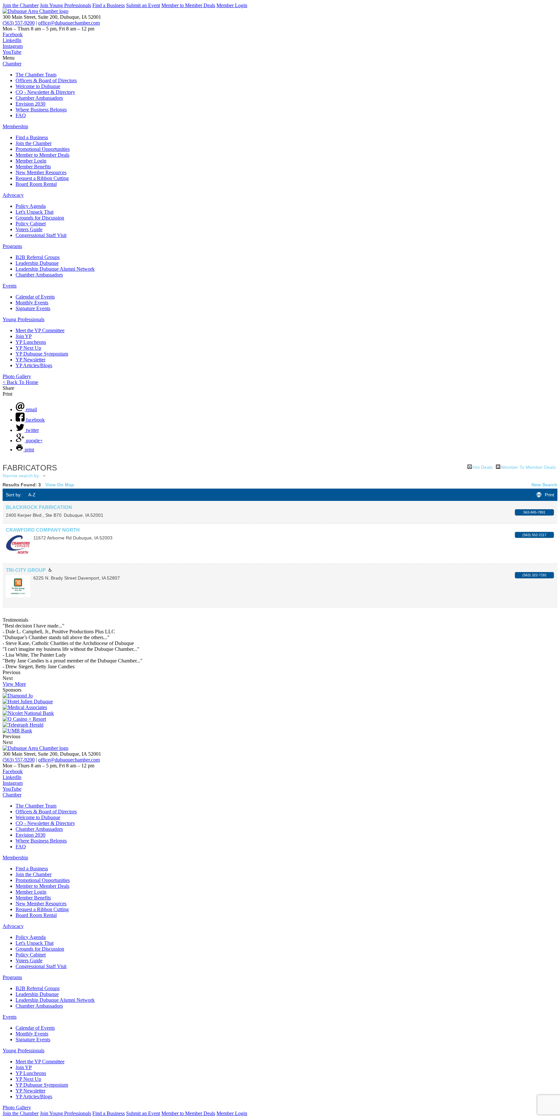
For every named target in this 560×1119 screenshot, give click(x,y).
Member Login (231, 5)
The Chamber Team (36, 74)
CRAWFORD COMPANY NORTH (43, 530)
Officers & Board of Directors (46, 80)
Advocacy (13, 195)
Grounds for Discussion (40, 217)
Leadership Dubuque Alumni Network (55, 269)
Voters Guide (29, 229)
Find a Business (108, 5)
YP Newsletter (30, 359)
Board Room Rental (36, 184)
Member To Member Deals (528, 467)
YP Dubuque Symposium (42, 353)
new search (544, 484)
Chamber (12, 63)
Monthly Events (32, 302)
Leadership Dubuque (37, 263)
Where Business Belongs (41, 109)
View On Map (59, 484)
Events (10, 285)
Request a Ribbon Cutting (42, 178)
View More (14, 684)
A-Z (32, 494)
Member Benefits (33, 166)
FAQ (21, 115)
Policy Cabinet (31, 223)
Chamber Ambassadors (39, 98)
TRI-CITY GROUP (26, 570)
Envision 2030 (30, 104)
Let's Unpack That (34, 212)
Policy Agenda (31, 206)
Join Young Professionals (65, 5)
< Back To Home (20, 382)
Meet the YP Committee (40, 330)
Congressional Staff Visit (41, 235)
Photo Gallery (17, 376)
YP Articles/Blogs (34, 365)
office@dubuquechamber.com (69, 23)
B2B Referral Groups (38, 257)
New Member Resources (41, 172)
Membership (15, 126)
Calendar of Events (35, 297)
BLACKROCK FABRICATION (39, 507)
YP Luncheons (31, 342)
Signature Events (33, 308)
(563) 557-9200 (19, 23)
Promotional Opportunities (43, 149)
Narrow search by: (21, 475)
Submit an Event (143, 5)
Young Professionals (23, 319)
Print (549, 494)
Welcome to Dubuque (38, 86)
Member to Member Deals (188, 5)
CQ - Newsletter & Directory (45, 92)
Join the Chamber (21, 5)
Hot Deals (482, 467)
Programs (12, 246)
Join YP (24, 336)
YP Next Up (28, 348)
